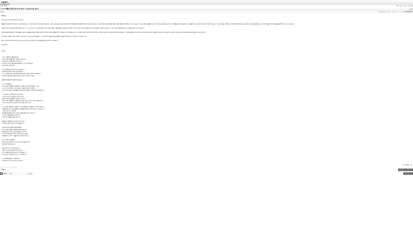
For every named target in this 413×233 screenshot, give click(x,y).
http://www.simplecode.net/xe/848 (8, 167)
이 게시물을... (406, 164)
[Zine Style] (410, 5)
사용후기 (4, 2)
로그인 (405, 6)
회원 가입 (399, 6)
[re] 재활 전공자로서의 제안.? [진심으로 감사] (20, 9)
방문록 (2, 11)
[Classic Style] (408, 5)
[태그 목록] (1, 173)
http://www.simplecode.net (29, 28)
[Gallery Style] (412, 5)
